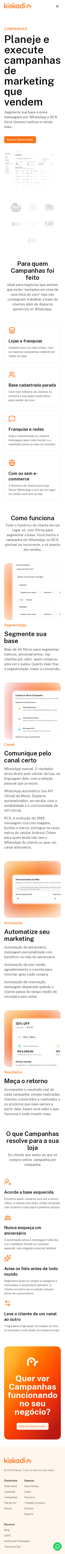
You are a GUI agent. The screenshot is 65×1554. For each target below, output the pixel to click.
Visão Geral (10, 1486)
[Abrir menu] (57, 6)
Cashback (9, 1491)
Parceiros (29, 1497)
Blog (7, 1530)
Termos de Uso (12, 1546)
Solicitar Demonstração (20, 139)
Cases (27, 1491)
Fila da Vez (10, 1503)
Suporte (28, 1514)
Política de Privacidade (17, 1541)
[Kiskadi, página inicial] (18, 6)
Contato (29, 1508)
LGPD (7, 1535)
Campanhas (10, 1497)
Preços (8, 1508)
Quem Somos (31, 1486)
